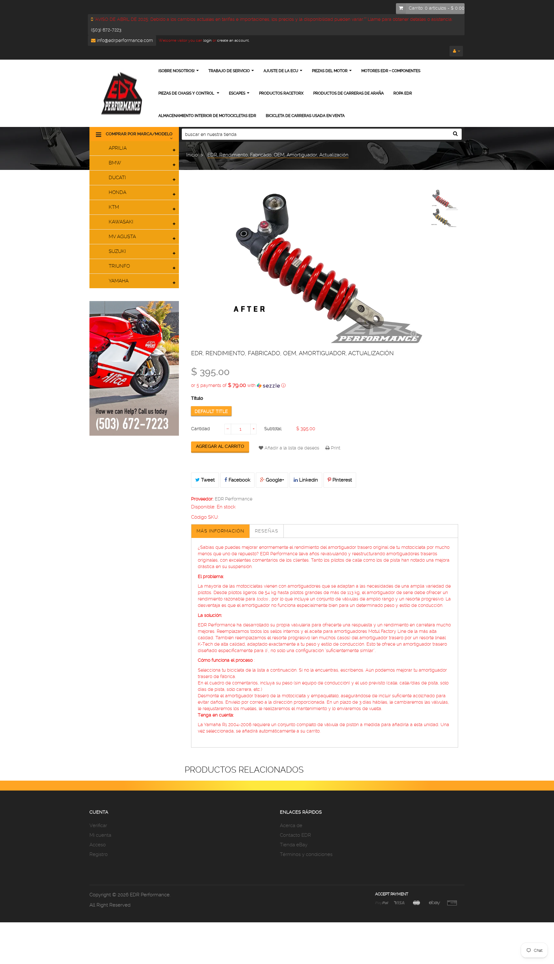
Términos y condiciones (306, 854)
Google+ (274, 480)
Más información (220, 530)
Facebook (238, 480)
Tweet (207, 480)
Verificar (98, 825)
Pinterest (341, 480)
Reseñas (266, 530)
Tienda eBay (293, 845)
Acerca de (291, 825)
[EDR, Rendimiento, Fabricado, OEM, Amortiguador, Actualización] (442, 200)
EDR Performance (233, 498)
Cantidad (200, 428)
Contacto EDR (295, 835)
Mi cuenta (100, 835)
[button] (324, 385)
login (207, 40)
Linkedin (308, 480)
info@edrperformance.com (124, 40)
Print (335, 447)
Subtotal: (273, 428)
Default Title (211, 411)
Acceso (97, 845)
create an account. (233, 40)
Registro (98, 854)
